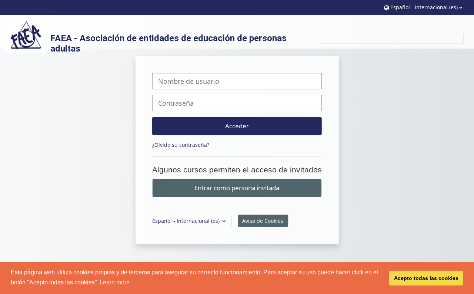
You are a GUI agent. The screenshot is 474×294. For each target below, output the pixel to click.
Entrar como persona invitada (236, 187)
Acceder (237, 125)
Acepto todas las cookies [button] (426, 278)
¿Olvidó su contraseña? (180, 144)
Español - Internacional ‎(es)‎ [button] (186, 220)
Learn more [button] (115, 282)
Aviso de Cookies (262, 220)
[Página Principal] (25, 35)
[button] (423, 7)
